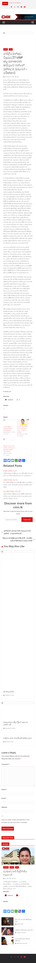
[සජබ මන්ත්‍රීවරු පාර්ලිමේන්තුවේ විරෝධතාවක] (9, 422)
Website (4, 807)
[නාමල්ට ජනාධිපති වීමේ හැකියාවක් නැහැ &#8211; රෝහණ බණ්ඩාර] (23, 422)
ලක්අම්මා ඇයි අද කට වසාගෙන (24, 930)
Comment (5, 764)
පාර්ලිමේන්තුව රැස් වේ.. (10, 480)
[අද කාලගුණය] (18, 552)
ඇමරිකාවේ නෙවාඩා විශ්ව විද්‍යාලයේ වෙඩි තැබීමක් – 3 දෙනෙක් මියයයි (17, 532)
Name (4, 789)
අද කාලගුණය (8, 691)
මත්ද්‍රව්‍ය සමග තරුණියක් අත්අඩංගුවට (17, 738)
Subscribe (27, 520)
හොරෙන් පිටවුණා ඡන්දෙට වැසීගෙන (22, 939)
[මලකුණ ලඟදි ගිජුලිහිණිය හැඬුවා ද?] (18, 856)
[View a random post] (32, 22)
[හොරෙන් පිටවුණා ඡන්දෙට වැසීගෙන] (7, 941)
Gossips (6, 867)
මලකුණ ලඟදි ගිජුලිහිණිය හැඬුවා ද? (15, 873)
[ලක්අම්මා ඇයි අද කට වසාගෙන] (7, 931)
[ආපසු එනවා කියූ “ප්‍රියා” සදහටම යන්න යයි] (18, 703)
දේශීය (11, 49)
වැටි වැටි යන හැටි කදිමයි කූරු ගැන (23, 920)
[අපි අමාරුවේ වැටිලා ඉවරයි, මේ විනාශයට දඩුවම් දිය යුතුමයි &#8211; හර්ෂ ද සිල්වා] (9, 441)
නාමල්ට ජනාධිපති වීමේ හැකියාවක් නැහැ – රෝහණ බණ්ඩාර (22, 429)
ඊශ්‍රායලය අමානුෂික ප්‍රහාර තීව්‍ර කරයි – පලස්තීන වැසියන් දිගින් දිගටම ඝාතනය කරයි (17, 539)
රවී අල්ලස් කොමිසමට (14, 3)
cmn (18, 77)
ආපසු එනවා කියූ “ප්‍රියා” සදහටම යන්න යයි (15, 723)
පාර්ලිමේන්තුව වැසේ (10, 471)
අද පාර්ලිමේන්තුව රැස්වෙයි (11, 491)
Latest (5, 49)
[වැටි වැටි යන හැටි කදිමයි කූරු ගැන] (7, 921)
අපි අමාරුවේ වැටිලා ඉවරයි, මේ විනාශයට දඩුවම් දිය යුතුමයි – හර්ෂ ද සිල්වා (9, 448)
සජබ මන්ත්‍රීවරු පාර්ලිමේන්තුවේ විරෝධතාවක (7, 428)
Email (3, 798)
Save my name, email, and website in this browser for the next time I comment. (15, 821)
